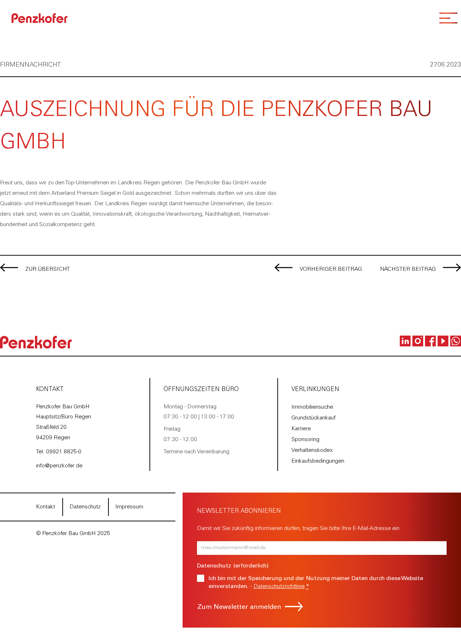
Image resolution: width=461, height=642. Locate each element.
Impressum (129, 507)
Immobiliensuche (312, 407)
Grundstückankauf (313, 418)
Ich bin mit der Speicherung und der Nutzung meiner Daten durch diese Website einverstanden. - (316, 583)
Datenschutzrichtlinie (279, 586)
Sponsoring (305, 440)
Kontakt (45, 507)
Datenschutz (85, 507)
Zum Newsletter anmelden (239, 607)
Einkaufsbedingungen (317, 461)
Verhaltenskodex (312, 450)
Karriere (301, 429)
